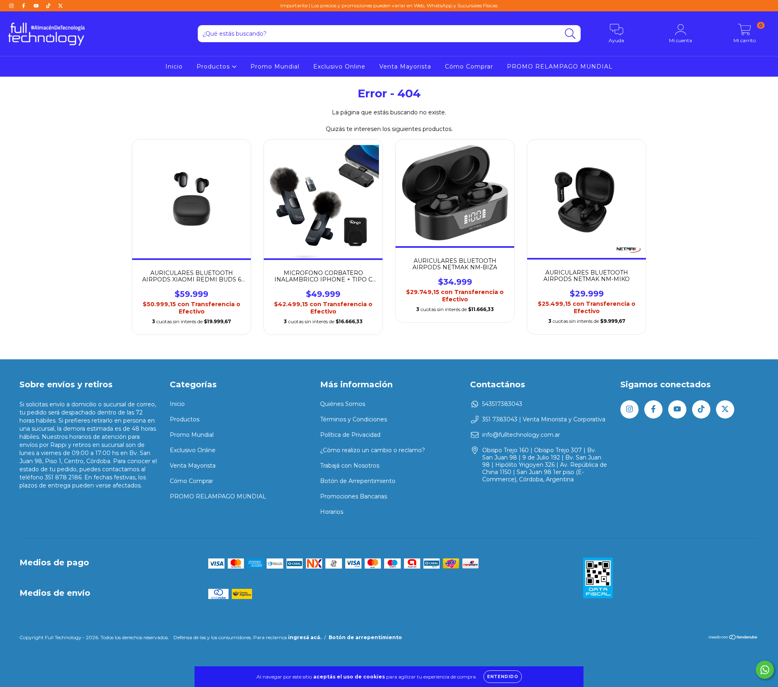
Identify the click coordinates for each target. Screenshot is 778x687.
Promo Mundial (274, 66)
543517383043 (502, 404)
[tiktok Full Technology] (49, 5)
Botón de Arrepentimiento (357, 481)
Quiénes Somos (342, 404)
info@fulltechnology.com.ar (521, 434)
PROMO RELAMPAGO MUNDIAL (560, 66)
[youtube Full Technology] (37, 5)
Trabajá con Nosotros (349, 465)
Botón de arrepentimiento (365, 637)
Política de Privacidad (350, 434)
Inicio (174, 66)
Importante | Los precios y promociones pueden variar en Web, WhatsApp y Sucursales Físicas (389, 5)
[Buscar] (570, 33)
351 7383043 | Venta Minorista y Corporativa (543, 419)
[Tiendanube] (733, 638)
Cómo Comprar (469, 66)
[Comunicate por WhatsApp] (765, 670)
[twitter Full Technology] (60, 5)
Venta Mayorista (405, 66)
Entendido (502, 676)
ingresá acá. (304, 637)
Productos (214, 66)
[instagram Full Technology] (12, 5)
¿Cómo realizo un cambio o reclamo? (372, 450)
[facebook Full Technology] (24, 5)
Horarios (331, 511)
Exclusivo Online (339, 66)
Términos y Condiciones (353, 419)
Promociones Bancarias (353, 496)
